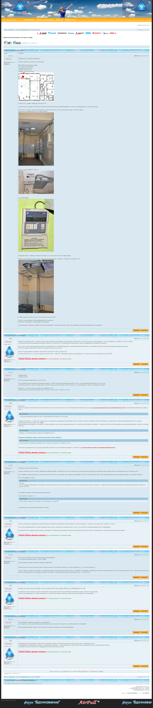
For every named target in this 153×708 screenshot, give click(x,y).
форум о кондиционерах (6, 700)
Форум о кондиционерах (9, 29)
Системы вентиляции (35, 29)
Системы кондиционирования (22, 29)
